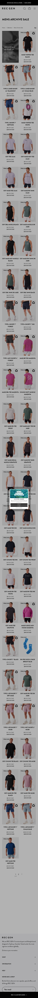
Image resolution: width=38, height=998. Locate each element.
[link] (19, 493)
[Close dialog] (27, 489)
